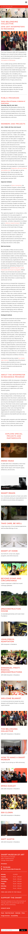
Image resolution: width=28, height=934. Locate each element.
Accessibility (14, 915)
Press (23, 913)
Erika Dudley (8, 786)
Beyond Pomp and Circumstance (11, 579)
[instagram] (7, 926)
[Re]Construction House (11, 610)
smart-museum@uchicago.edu (12, 869)
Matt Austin (7, 839)
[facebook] (5, 926)
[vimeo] (10, 926)
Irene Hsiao (7, 461)
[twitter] (2, 927)
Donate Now (5, 908)
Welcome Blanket (11, 698)
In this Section (6, 6)
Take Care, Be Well (11, 523)
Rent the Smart (9, 913)
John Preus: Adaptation (7, 640)
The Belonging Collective (9, 730)
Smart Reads (8, 493)
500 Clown (7, 812)
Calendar (17, 913)
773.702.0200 (6, 867)
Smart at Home (9, 551)
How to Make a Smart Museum (13, 758)
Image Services (5, 915)
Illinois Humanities (16, 185)
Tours (2, 913)
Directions (4, 863)
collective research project (12, 223)
